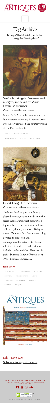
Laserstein (9, 280)
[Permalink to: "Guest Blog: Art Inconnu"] (25, 174)
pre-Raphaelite (35, 138)
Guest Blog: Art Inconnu (20, 203)
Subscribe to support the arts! (20, 362)
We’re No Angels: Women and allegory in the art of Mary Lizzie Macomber (24, 102)
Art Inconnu (25, 271)
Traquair (18, 285)
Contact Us (17, 380)
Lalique (34, 276)
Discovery (8, 276)
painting (23, 138)
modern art (33, 280)
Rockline (8, 285)
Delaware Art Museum (22, 134)
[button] (25, 19)
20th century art (11, 271)
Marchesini (20, 280)
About (8, 380)
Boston (7, 134)
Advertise (40, 380)
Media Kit (29, 380)
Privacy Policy (13, 382)
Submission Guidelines (33, 382)
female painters (11, 138)
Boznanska (38, 271)
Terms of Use (25, 384)
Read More (9, 266)
